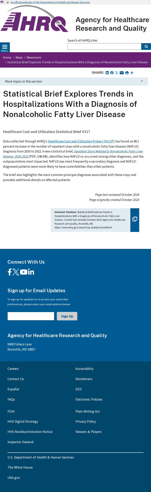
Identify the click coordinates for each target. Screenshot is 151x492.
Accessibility (84, 368)
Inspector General (20, 442)
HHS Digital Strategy (22, 421)
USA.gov (13, 477)
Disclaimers (84, 379)
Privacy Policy (86, 421)
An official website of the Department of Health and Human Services (50, 2)
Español (13, 389)
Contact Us (15, 379)
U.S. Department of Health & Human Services (40, 457)
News (19, 57)
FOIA (11, 411)
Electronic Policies (89, 399)
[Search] (146, 46)
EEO (79, 389)
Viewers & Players (89, 431)
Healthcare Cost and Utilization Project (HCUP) (81, 141)
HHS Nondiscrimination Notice (29, 431)
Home (7, 57)
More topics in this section (23, 81)
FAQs (11, 399)
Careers (13, 368)
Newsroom (34, 57)
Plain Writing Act (88, 411)
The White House (20, 467)
